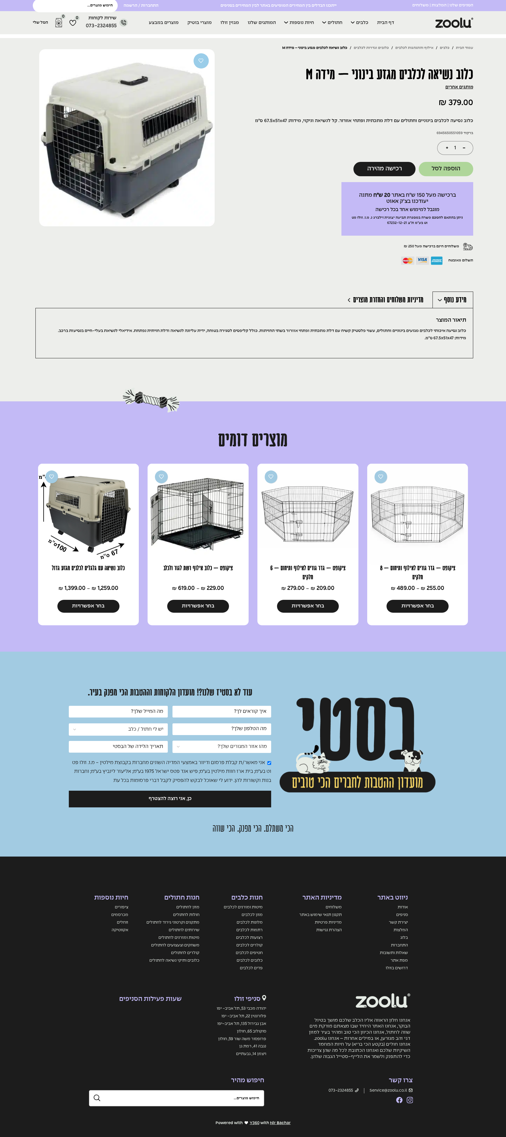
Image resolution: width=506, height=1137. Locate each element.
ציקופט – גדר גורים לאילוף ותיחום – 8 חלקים (417, 573)
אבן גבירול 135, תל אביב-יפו (241, 1024)
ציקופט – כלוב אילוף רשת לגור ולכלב (198, 568)
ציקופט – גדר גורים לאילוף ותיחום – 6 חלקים (308, 573)
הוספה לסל (446, 169)
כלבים (444, 48)
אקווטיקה (120, 930)
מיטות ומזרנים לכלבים (243, 907)
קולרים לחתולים (185, 953)
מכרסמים (119, 915)
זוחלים (122, 922)
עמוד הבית (464, 48)
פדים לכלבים (251, 968)
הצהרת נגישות (329, 930)
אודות (403, 907)
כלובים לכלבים (250, 960)
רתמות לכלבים (249, 930)
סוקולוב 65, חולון (251, 1031)
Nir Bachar (280, 1123)
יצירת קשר (398, 922)
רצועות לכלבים (249, 938)
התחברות (399, 945)
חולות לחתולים (186, 915)
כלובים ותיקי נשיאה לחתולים (174, 960)
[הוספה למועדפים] (201, 60)
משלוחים (334, 907)
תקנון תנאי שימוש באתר (320, 915)
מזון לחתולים (187, 907)
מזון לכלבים (252, 915)
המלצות (439, 5)
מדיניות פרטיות (328, 922)
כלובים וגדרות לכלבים (371, 48)
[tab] (453, 300)
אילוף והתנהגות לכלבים (414, 48)
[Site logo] (431, 22)
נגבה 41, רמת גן (252, 1046)
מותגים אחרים (459, 87)
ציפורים (121, 907)
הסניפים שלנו (461, 5)
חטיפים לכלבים (249, 953)
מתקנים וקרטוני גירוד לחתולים (172, 922)
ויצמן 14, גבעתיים (251, 1054)
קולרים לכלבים (249, 945)
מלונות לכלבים (250, 922)
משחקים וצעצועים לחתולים (175, 945)
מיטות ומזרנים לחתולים (178, 938)
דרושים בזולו (397, 968)
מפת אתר (399, 960)
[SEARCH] (97, 1098)
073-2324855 (101, 25)
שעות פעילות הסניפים (150, 999)
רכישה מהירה (384, 169)
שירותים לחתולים (184, 930)
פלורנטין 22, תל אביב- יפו (243, 1016)
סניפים (402, 915)
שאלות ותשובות (394, 953)
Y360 (254, 1123)
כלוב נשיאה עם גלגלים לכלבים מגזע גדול (88, 568)
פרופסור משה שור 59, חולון (242, 1039)
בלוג (404, 938)
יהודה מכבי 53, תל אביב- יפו (241, 1008)
